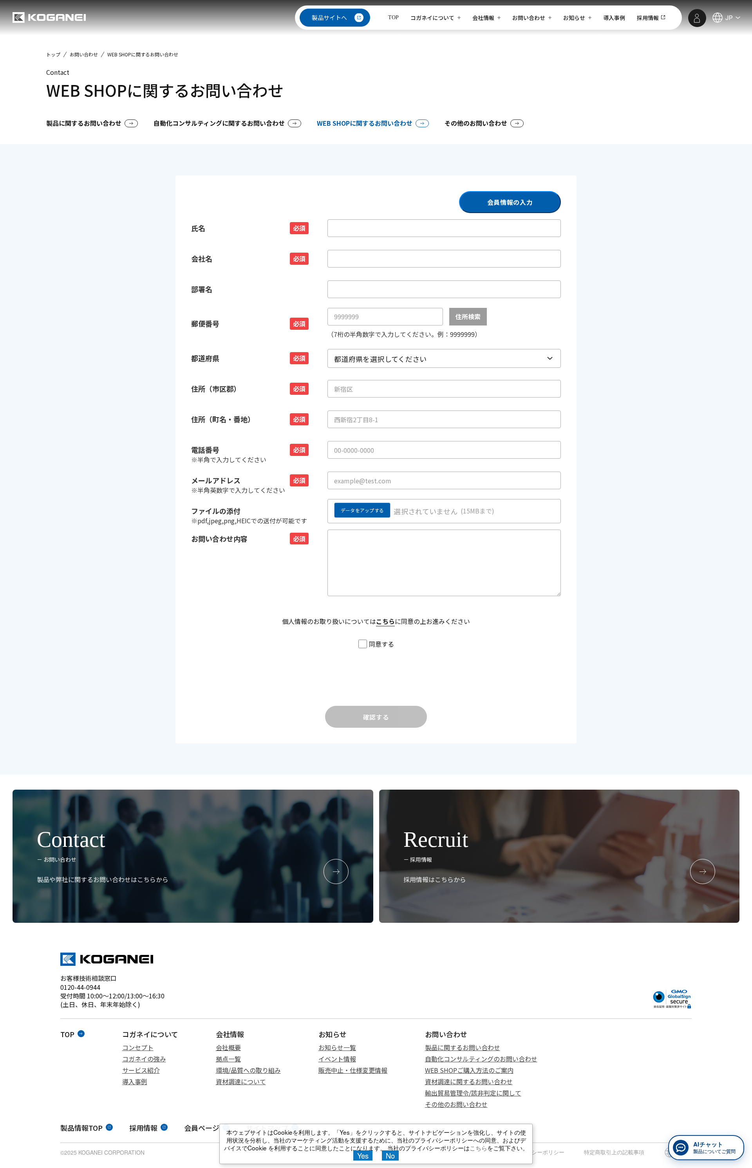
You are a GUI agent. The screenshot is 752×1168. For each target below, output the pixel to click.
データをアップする (362, 510)
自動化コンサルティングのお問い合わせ (481, 1058)
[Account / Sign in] (697, 18)
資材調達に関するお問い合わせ (469, 1081)
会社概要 (228, 1047)
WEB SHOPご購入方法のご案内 (469, 1070)
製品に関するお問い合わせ (462, 1047)
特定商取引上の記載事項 (614, 1152)
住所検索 (468, 316)
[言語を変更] (725, 17)
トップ (53, 54)
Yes (363, 1155)
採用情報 (143, 1128)
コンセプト (138, 1047)
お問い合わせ (84, 54)
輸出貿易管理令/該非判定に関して (473, 1092)
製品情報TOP (81, 1128)
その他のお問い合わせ (456, 1104)
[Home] (49, 17)
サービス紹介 (141, 1070)
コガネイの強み (144, 1058)
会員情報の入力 (510, 202)
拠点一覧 (228, 1058)
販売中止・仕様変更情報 (352, 1070)
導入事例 (134, 1081)
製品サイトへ (329, 17)
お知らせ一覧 (337, 1047)
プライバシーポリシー (537, 1152)
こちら (385, 621)
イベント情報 (337, 1058)
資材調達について (241, 1081)
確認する (376, 716)
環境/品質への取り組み (248, 1070)
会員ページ (201, 1128)
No (390, 1155)
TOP (393, 17)
